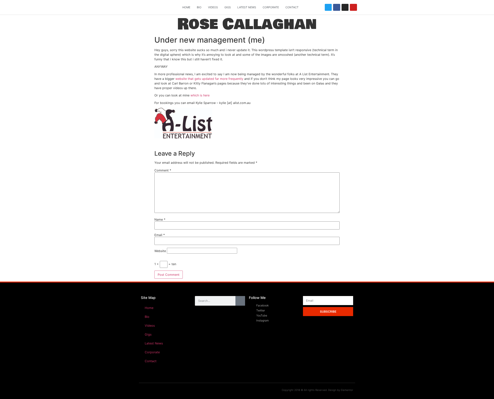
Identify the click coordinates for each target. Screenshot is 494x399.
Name (159, 219)
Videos (213, 7)
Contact (292, 7)
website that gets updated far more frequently (209, 79)
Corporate (271, 7)
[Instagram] (345, 7)
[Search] (240, 301)
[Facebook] (336, 7)
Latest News (246, 7)
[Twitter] (328, 7)
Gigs (227, 7)
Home (186, 7)
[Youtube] (353, 7)
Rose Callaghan (247, 24)
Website (160, 250)
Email (159, 234)
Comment (162, 170)
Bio (199, 7)
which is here (199, 95)
